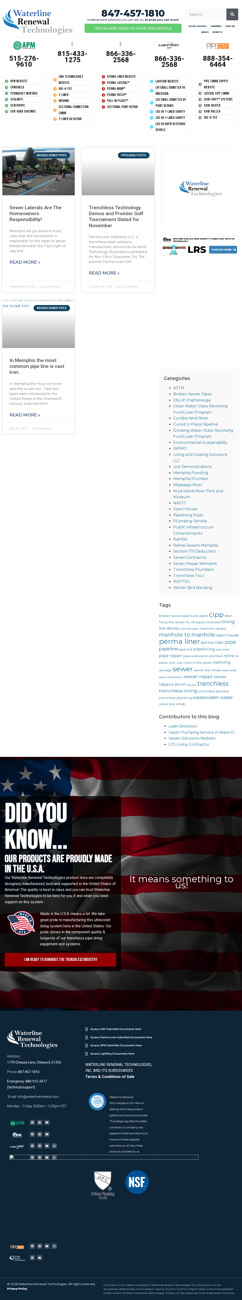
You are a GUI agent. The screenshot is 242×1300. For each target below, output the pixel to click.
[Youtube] (47, 1122)
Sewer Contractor (190, 557)
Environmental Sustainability (200, 442)
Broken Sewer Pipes (192, 394)
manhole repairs (213, 628)
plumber (216, 656)
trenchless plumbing (175, 698)
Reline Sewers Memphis (195, 545)
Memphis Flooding (190, 473)
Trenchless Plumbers (193, 569)
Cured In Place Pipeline (195, 424)
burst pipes (199, 616)
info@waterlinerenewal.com (38, 1097)
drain (228, 616)
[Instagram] (54, 1145)
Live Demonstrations (192, 466)
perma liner (179, 641)
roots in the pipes (197, 662)
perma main (212, 642)
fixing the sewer (172, 622)
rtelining (221, 662)
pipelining (204, 648)
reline (229, 656)
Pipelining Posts (188, 515)
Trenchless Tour (188, 575)
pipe (230, 642)
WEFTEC (181, 581)
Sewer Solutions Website (192, 738)
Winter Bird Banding (192, 587)
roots (179, 662)
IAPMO (180, 448)
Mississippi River (187, 485)
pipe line (186, 649)
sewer (183, 669)
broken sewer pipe (174, 616)
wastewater (206, 697)
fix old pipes (195, 622)
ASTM (178, 388)
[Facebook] (32, 1122)
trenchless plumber (213, 691)
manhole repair (189, 628)
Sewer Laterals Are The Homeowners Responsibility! (35, 213)
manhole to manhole (187, 634)
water (226, 697)
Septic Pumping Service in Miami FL (202, 732)
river (172, 662)
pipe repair (170, 655)
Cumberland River (190, 418)
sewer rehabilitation (171, 677)
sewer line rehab (207, 670)
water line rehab (172, 704)
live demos (169, 628)
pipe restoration (195, 656)
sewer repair (198, 676)
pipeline (168, 649)
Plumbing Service (190, 521)
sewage (165, 670)
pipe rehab (222, 649)
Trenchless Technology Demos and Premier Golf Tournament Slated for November (116, 216)
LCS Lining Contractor (189, 744)
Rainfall (180, 539)
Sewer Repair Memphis (195, 563)
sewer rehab (229, 670)
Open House (185, 509)
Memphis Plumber (191, 478)
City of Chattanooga (192, 400)
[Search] (232, 14)
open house (227, 635)
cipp (216, 615)
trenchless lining (178, 691)
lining (228, 621)
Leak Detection (183, 726)
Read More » (24, 262)
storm (180, 684)
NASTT (179, 503)
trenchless (213, 683)
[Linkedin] (39, 1122)
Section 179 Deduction (194, 551)
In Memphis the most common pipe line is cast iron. (36, 366)
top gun (191, 684)
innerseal (213, 622)
